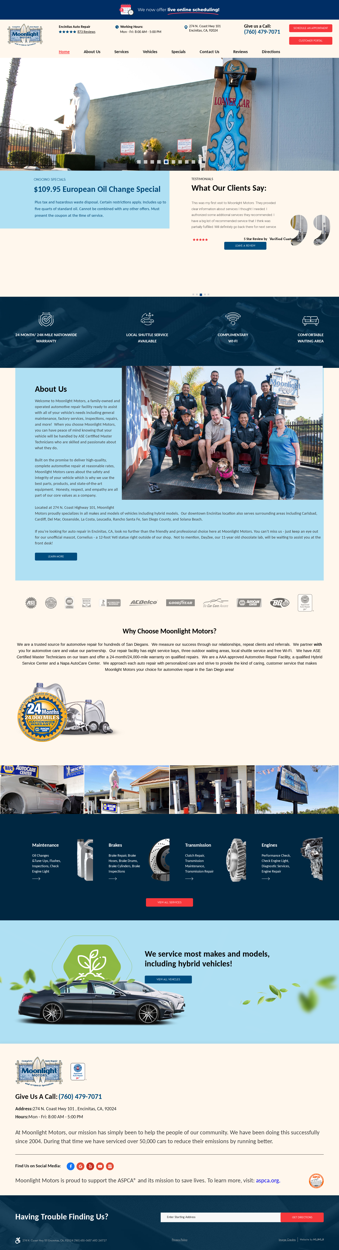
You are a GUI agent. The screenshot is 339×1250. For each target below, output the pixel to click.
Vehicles (150, 52)
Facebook (71, 1166)
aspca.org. (268, 1181)
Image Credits (287, 1239)
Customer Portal (311, 40)
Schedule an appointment (310, 28)
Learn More (56, 556)
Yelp (90, 1166)
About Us (92, 52)
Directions (271, 52)
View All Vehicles (168, 979)
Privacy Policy (179, 1239)
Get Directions (302, 1217)
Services (121, 52)
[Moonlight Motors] (25, 35)
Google (80, 1166)
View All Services (169, 902)
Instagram (110, 1166)
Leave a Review (245, 245)
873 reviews (86, 32)
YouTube (100, 1166)
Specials (178, 52)
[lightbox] (42, 789)
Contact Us (209, 52)
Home (64, 52)
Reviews (240, 52)
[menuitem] (64, 52)
